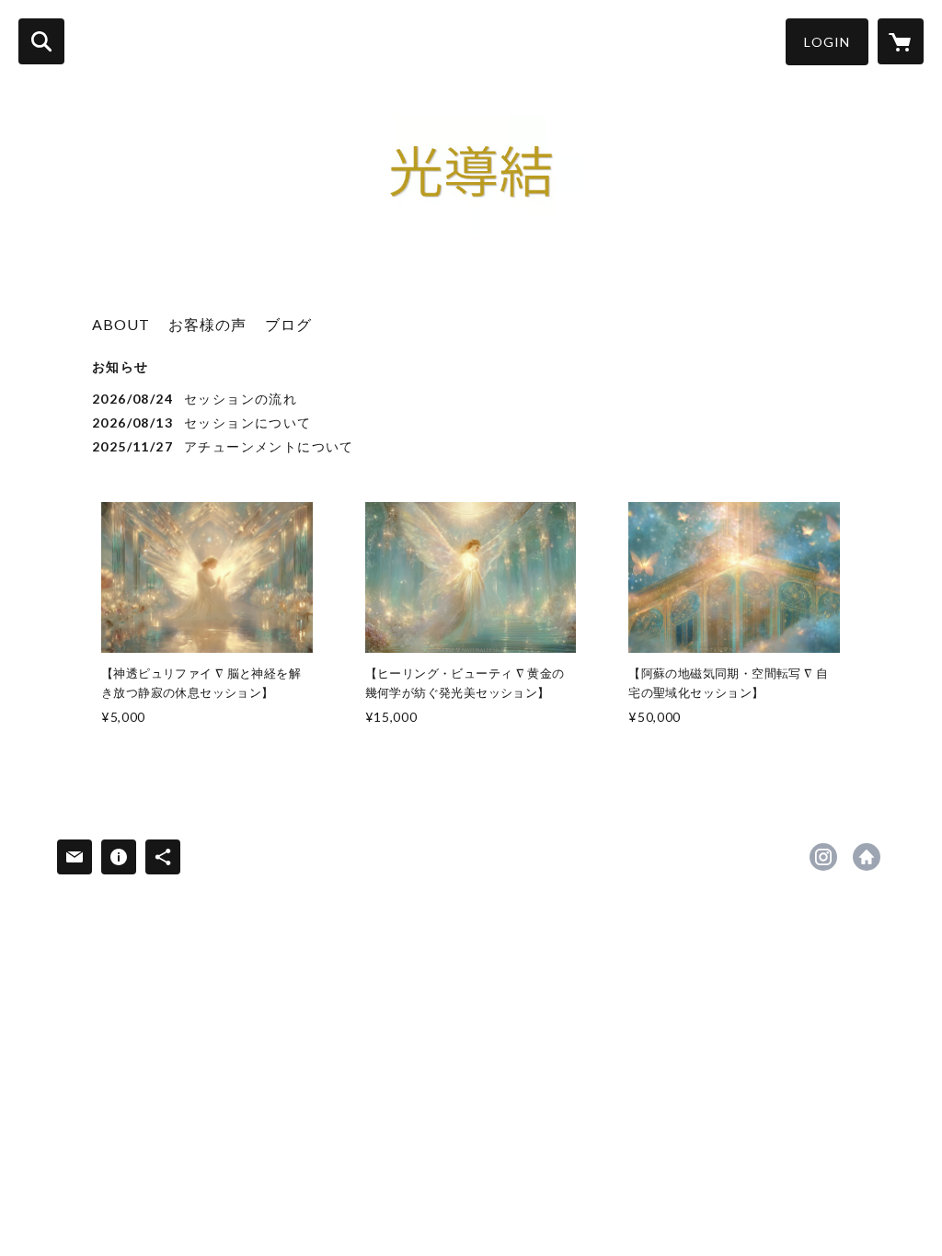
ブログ (288, 324)
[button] (827, 41)
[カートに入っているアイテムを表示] (901, 41)
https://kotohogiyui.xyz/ (866, 857)
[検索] (41, 41)
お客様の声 (207, 324)
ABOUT (121, 324)
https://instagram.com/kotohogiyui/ (823, 857)
